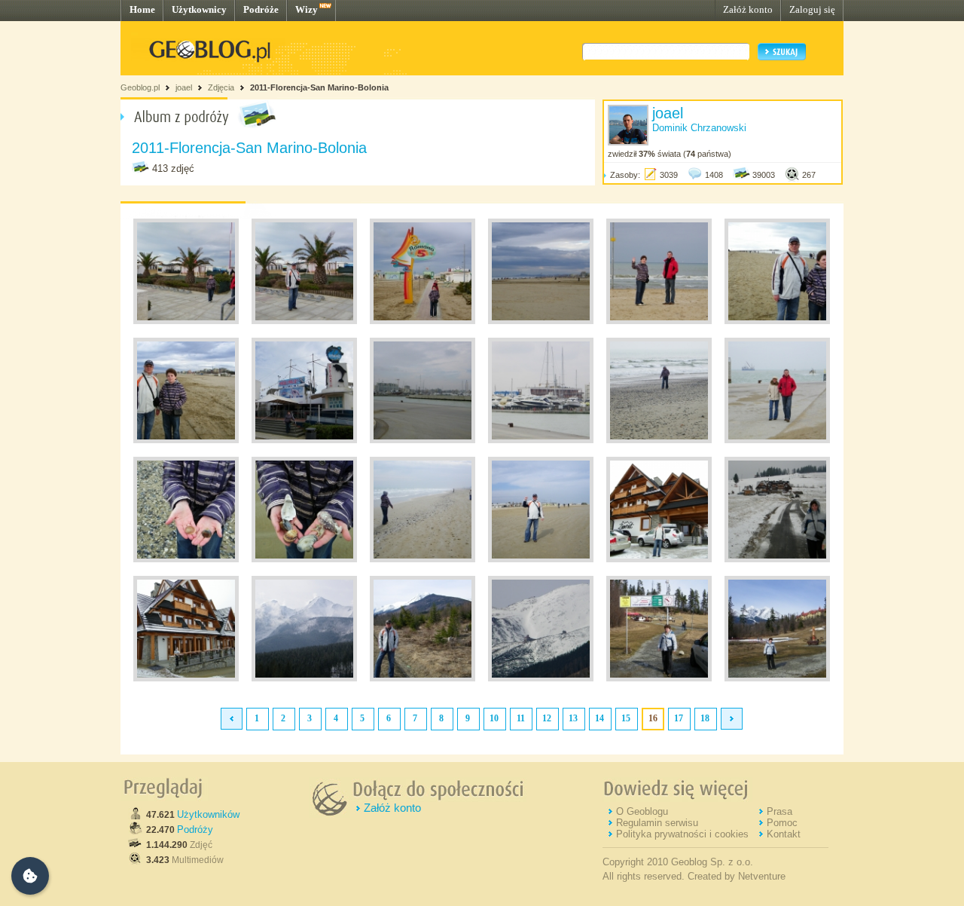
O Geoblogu (642, 811)
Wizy (306, 9)
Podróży (195, 829)
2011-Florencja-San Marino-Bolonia (319, 87)
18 (704, 718)
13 (573, 718)
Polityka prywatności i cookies (682, 834)
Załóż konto (748, 9)
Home (142, 9)
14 (599, 718)
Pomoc (782, 822)
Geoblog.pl (140, 87)
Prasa (779, 811)
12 (546, 718)
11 (521, 718)
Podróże (261, 9)
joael (183, 87)
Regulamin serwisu (657, 822)
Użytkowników (208, 814)
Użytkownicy (199, 9)
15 (625, 718)
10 (494, 718)
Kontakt (784, 834)
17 (678, 718)
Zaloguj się (812, 9)
